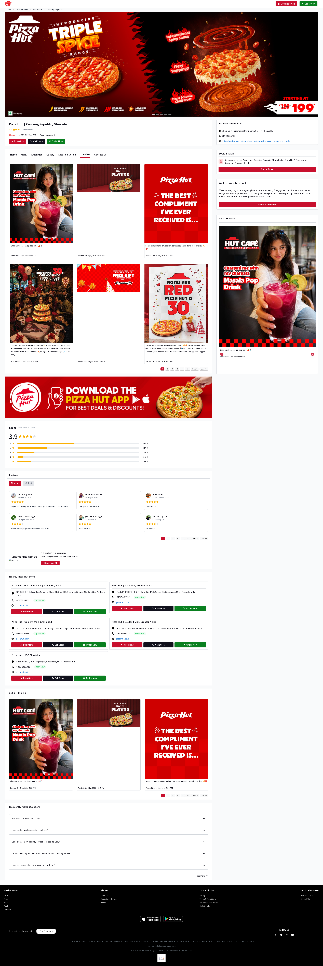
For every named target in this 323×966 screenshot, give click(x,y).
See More (201, 876)
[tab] (13, 154)
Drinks (6, 906)
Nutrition (103, 902)
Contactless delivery (108, 899)
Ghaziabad (37, 9)
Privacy (202, 895)
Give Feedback (46, 931)
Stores (8, 9)
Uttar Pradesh (22, 9)
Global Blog (306, 899)
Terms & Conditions (208, 899)
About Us (104, 895)
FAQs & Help (205, 906)
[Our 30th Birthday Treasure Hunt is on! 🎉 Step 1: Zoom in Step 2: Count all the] (41, 303)
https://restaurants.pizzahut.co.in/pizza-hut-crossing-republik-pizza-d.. (256, 141)
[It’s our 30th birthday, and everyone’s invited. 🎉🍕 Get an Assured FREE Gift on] (176, 303)
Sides (6, 902)
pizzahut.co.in (22, 605)
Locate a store (307, 895)
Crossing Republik (55, 9)
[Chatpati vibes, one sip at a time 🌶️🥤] (41, 203)
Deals (6, 895)
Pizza (6, 899)
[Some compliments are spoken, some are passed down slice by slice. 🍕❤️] (176, 203)
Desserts (7, 909)
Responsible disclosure (209, 902)
